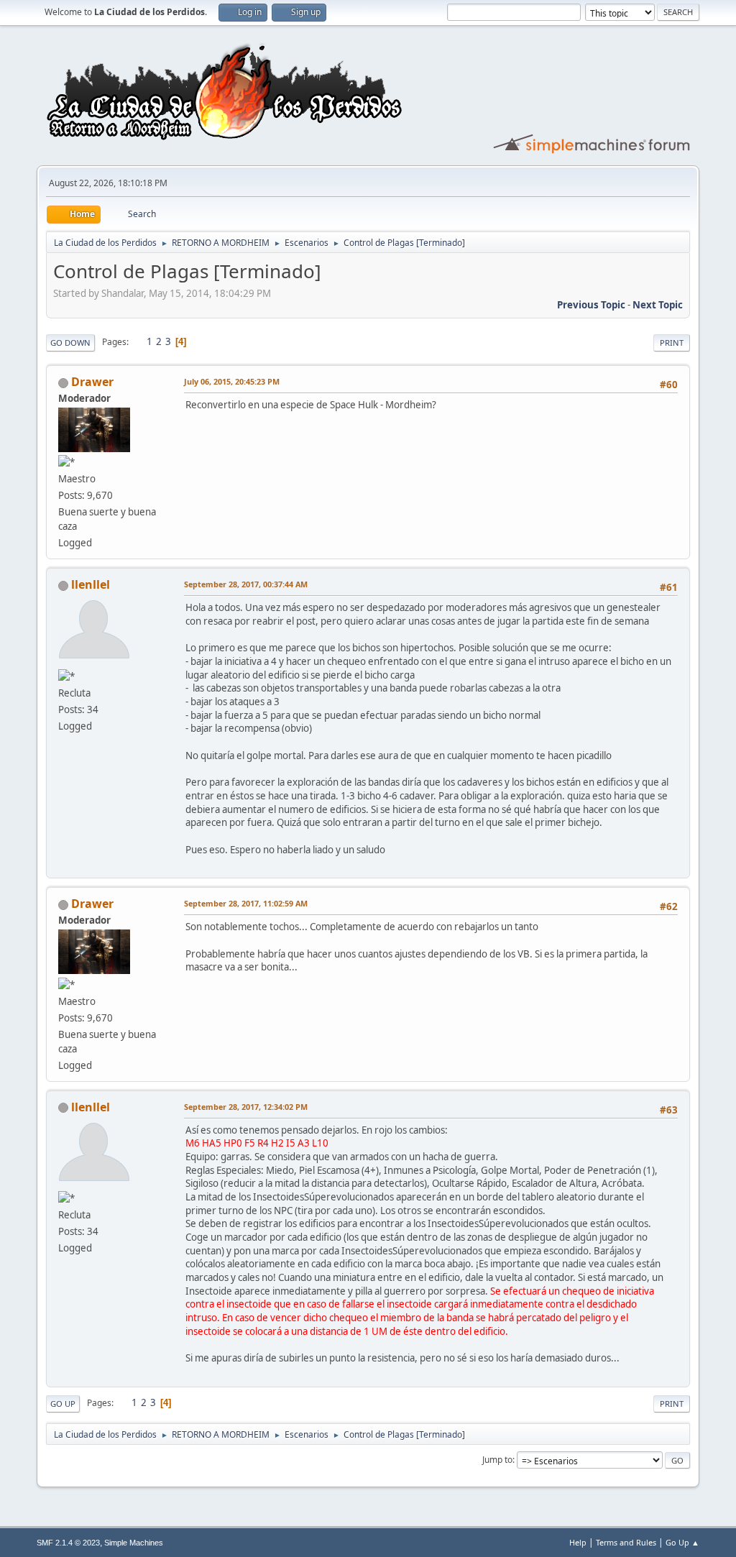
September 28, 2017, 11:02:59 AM (246, 903)
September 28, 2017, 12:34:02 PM (246, 1106)
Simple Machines (133, 1542)
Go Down (70, 342)
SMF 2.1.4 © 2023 (68, 1542)
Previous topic (591, 304)
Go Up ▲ (682, 1542)
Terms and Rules (626, 1542)
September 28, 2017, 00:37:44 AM (246, 584)
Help (577, 1542)
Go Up (62, 1403)
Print (672, 342)
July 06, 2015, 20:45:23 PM (232, 381)
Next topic (657, 304)
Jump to (497, 1459)
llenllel (90, 584)
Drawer (92, 382)
